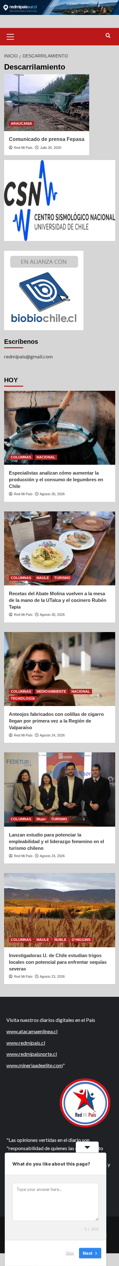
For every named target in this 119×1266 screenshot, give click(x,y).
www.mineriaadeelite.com (34, 1065)
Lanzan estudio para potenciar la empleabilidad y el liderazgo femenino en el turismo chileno (56, 841)
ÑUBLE (60, 940)
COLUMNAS (21, 457)
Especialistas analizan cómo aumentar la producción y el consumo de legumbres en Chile (56, 479)
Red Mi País (23, 148)
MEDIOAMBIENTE (51, 691)
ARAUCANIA (21, 123)
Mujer (41, 819)
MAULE (42, 578)
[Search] (108, 35)
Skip (70, 1253)
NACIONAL (45, 457)
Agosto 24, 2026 (52, 735)
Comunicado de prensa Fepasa (46, 139)
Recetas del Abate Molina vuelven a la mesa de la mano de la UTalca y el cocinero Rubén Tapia (57, 600)
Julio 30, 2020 (50, 148)
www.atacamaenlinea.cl (31, 1031)
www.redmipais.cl (25, 1043)
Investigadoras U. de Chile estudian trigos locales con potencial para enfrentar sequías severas (58, 962)
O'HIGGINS (81, 940)
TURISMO (62, 578)
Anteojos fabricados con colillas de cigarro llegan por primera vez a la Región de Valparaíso (56, 720)
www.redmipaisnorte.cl (31, 1054)
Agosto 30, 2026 (52, 494)
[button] (10, 36)
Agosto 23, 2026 (52, 976)
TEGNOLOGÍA (23, 698)
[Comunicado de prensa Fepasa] (46, 102)
